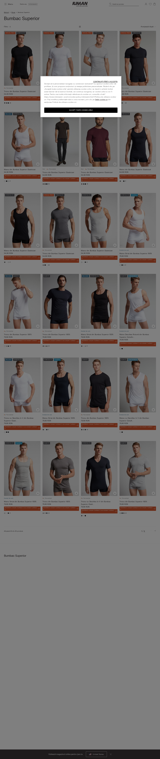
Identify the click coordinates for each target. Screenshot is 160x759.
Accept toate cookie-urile (81, 110)
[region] (81, 96)
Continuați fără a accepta (105, 82)
